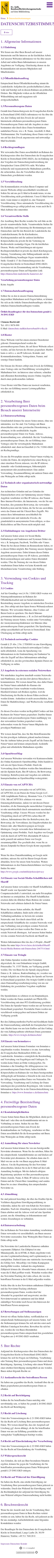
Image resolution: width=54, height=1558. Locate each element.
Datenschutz (15, 1543)
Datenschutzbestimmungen (19, 18)
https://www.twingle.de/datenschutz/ (25, 1034)
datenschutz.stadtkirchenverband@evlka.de (27, 328)
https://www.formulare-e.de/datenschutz (30, 1092)
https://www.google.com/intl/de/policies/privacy (22, 871)
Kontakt (24, 1543)
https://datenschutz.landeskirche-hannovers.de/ (21, 273)
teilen (7, 32)
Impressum (5, 1543)
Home (3, 18)
